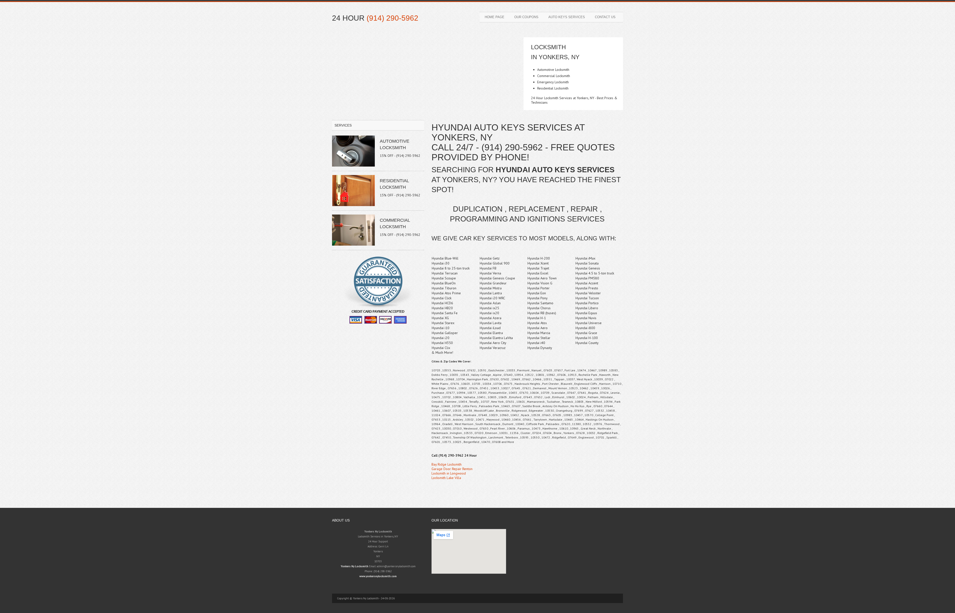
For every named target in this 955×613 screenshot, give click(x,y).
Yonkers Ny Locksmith (354, 566)
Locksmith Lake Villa (446, 478)
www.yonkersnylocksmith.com (378, 576)
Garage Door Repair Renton (452, 469)
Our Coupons (526, 17)
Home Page (494, 17)
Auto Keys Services (566, 17)
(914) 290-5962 (392, 18)
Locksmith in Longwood (448, 473)
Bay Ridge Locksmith (446, 464)
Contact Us (605, 17)
